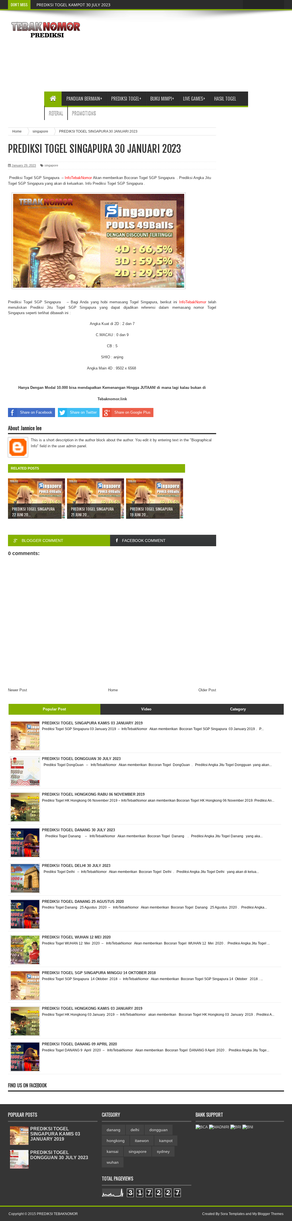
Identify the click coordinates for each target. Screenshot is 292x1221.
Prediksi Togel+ (126, 98)
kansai (112, 1151)
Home (113, 690)
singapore (51, 165)
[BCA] (202, 1127)
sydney (163, 1151)
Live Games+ (194, 98)
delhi (135, 1129)
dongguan (158, 1129)
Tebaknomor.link (112, 399)
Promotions (84, 112)
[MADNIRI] (219, 1127)
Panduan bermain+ (84, 98)
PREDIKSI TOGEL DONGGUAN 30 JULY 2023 (59, 1155)
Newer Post (17, 690)
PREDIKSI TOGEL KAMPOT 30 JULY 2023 (73, 4)
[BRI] (235, 1127)
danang (113, 1129)
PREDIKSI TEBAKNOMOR (57, 1214)
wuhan (113, 1162)
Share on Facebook (36, 412)
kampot (166, 1140)
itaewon (142, 1140)
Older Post (207, 690)
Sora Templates (232, 1214)
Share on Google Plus (132, 412)
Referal (56, 112)
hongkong (116, 1140)
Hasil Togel (225, 98)
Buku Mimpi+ (162, 98)
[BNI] (247, 1127)
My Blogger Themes (267, 1214)
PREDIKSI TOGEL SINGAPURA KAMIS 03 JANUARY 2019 (55, 1133)
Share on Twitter (83, 412)
